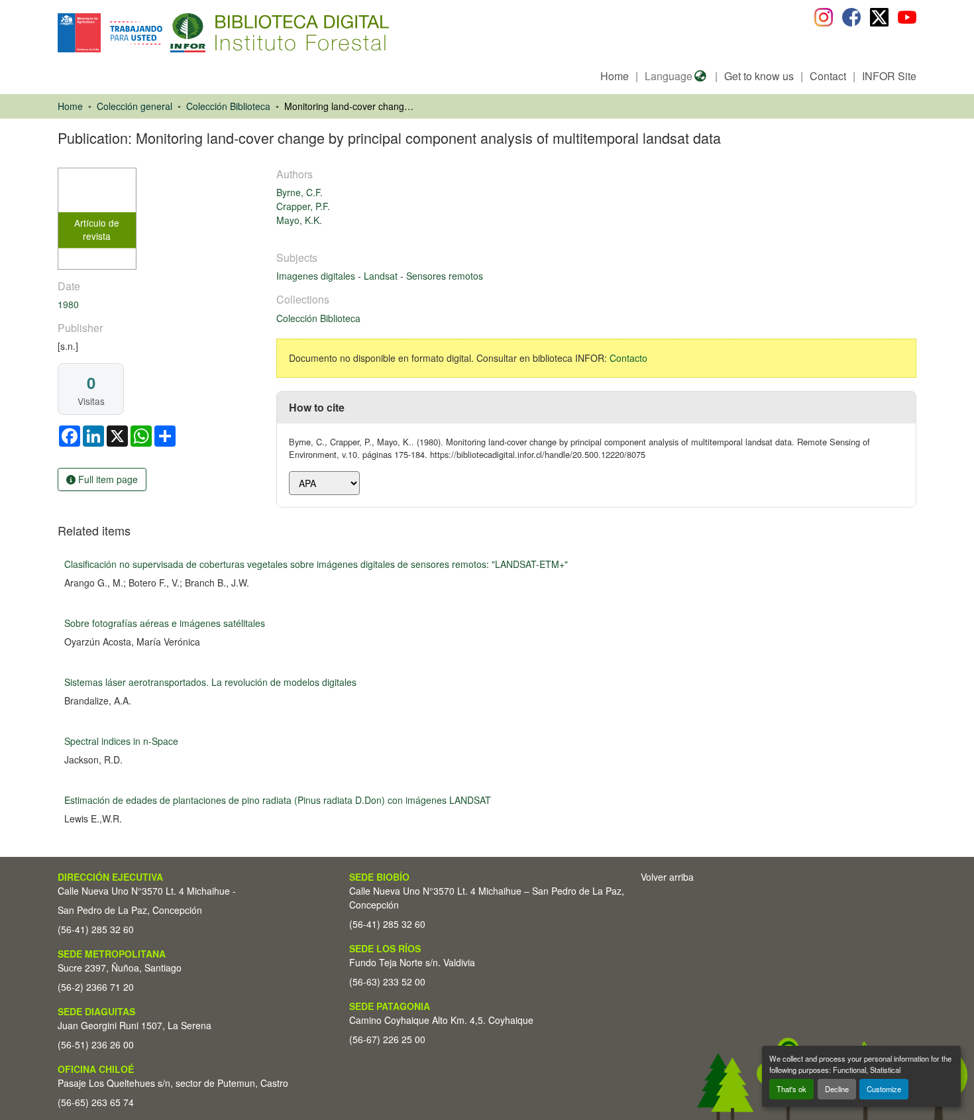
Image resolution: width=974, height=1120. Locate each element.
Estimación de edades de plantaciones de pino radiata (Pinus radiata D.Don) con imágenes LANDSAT (277, 800)
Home (614, 76)
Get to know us (759, 76)
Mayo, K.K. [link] (299, 220)
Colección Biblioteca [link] (228, 106)
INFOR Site (889, 76)
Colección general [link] (134, 106)
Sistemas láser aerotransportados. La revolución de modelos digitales (210, 682)
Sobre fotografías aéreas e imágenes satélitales (164, 623)
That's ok (791, 1089)
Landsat (382, 275)
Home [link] (70, 106)
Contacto (628, 357)
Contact (828, 76)
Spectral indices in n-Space (121, 741)
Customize (884, 1089)
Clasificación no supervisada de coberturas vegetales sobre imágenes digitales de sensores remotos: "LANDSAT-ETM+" (316, 564)
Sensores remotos (444, 275)
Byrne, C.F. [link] (299, 192)
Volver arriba (667, 876)
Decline (837, 1089)
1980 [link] (68, 304)
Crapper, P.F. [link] (303, 206)
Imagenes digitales (317, 275)
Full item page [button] (107, 479)
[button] (166, 32)
